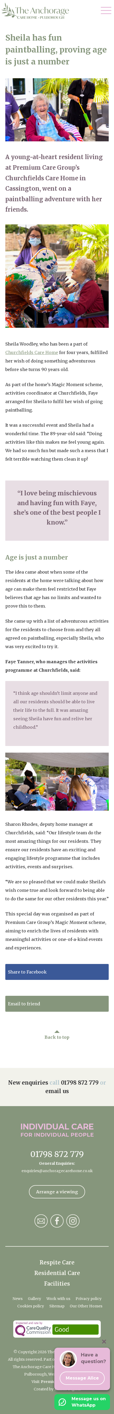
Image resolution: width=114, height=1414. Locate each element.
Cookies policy (30, 1306)
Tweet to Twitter (26, 987)
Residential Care (57, 1273)
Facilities (57, 1283)
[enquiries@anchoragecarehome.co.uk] (41, 1221)
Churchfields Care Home (31, 352)
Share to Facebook (27, 972)
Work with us (58, 1298)
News (17, 1298)
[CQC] (57, 1329)
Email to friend (24, 1003)
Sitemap (56, 1306)
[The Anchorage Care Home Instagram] (73, 1221)
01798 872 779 (80, 1082)
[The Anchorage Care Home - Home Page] (35, 11)
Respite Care (57, 1262)
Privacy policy (89, 1298)
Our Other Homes (86, 1306)
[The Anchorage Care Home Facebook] (57, 1221)
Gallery (34, 1298)
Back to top (57, 1037)
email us (57, 1091)
